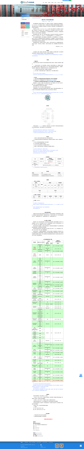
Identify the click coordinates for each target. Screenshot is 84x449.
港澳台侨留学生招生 (35, 17)
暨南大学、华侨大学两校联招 (32, 442)
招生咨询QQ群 (26, 32)
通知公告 (23, 17)
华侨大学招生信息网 (51, 442)
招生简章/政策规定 (24, 19)
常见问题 (23, 35)
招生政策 (23, 32)
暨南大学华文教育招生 (39, 442)
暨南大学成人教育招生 (45, 442)
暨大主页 (64, 0)
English (67, 0)
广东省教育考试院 (26, 442)
